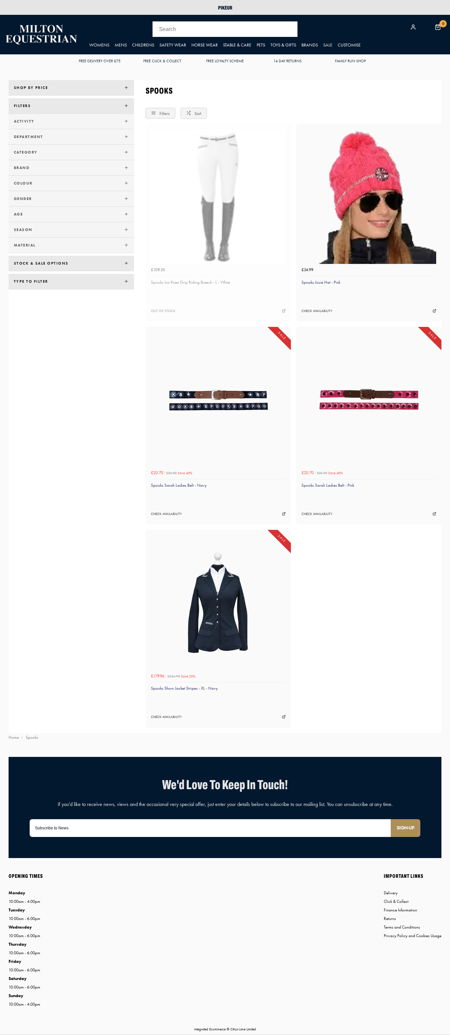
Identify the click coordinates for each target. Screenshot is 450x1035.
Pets (261, 45)
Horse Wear (204, 45)
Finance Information (400, 909)
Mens (121, 45)
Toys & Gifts (283, 45)
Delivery (391, 892)
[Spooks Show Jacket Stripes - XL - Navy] (218, 602)
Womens (99, 45)
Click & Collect (396, 901)
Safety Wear (172, 45)
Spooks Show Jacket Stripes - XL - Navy (184, 688)
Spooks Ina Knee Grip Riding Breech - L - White (190, 282)
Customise (349, 45)
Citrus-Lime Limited (243, 1029)
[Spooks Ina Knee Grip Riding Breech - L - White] (218, 196)
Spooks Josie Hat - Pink (320, 282)
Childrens (143, 45)
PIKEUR (225, 8)
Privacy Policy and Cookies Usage (412, 935)
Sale (327, 45)
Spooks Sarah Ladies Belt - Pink (327, 485)
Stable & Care (237, 45)
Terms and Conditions (402, 927)
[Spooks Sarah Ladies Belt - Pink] (368, 399)
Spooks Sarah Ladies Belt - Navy (179, 485)
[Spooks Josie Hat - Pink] (368, 196)
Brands (309, 45)
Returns (390, 918)
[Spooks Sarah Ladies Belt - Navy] (218, 399)
